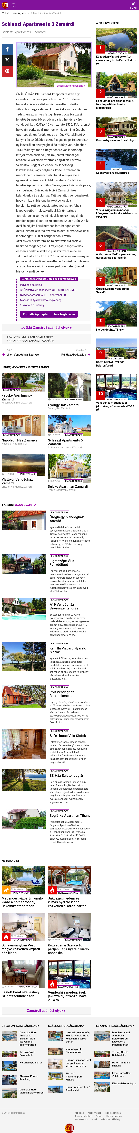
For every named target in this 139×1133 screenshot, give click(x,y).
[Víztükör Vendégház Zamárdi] (23, 465)
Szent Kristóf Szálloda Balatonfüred (110, 363)
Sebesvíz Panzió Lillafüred (112, 172)
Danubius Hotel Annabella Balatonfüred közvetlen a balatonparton (28, 1038)
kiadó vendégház (68, 987)
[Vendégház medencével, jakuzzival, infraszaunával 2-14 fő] (69, 974)
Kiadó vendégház (83, 1116)
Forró (52, 890)
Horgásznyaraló (114, 1116)
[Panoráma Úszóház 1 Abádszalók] (55, 1089)
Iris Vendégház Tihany (110, 329)
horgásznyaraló (68, 893)
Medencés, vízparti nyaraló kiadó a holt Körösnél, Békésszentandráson (22, 902)
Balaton (14, 337)
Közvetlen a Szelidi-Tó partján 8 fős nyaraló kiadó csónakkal (68, 949)
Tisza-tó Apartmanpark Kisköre (74, 1076)
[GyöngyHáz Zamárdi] (69, 387)
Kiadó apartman (28, 986)
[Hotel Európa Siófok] (9, 1066)
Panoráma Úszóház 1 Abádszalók (78, 1089)
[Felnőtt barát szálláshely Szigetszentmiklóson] (23, 974)
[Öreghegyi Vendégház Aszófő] (24, 520)
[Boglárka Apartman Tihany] (24, 819)
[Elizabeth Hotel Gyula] (102, 1087)
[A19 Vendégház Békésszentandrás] (24, 609)
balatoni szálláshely (38, 337)
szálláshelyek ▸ (46, 1011)
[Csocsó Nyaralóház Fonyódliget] (116, 127)
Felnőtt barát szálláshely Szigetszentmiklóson (20, 994)
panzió (116, 169)
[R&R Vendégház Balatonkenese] (24, 696)
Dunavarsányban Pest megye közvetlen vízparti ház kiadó (21, 949)
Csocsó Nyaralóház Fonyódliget (116, 140)
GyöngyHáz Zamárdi (64, 405)
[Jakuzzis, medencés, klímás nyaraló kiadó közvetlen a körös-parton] (69, 880)
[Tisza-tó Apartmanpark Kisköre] (55, 1076)
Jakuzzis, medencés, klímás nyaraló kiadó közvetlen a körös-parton (67, 902)
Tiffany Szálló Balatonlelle (27, 1054)
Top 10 (133, 8)
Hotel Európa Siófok (30, 1062)
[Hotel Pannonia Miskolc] (102, 1064)
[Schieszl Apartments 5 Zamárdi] (69, 425)
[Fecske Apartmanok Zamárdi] (23, 382)
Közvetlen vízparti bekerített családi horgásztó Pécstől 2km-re (116, 60)
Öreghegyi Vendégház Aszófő (67, 519)
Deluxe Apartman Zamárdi (68, 487)
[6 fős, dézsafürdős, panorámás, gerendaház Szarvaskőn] (116, 238)
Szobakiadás (81, 1119)
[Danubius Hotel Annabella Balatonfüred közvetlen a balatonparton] (9, 1036)
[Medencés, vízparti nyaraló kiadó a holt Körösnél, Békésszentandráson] (23, 880)
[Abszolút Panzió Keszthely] (9, 1080)
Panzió (99, 1116)
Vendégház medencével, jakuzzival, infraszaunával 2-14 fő (67, 996)
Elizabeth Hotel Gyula (124, 1083)
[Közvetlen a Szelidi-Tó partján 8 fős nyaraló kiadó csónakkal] (69, 927)
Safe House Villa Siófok (68, 736)
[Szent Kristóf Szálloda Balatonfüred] (116, 348)
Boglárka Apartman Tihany (70, 816)
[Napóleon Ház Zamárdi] (23, 425)
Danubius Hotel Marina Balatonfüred (31, 1091)
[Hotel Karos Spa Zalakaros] (102, 1075)
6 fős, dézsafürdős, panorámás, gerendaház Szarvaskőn (116, 256)
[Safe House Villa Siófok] (24, 744)
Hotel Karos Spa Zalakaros (121, 1075)
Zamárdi (49, 340)
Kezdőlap (79, 1113)
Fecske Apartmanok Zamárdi (17, 397)
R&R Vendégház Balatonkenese (62, 694)
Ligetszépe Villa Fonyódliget (62, 563)
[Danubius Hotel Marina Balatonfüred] (9, 1093)
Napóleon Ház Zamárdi (19, 440)
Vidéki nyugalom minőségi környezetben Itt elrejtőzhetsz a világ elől (116, 213)
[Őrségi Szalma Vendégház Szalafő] (116, 276)
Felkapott (6, 890)
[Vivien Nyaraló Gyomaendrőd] (55, 1051)
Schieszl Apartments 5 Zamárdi (65, 442)
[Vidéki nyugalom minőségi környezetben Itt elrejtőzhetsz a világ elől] (116, 194)
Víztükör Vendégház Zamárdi (17, 481)
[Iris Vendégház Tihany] (116, 314)
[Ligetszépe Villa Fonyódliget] (24, 564)
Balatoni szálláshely (110, 1119)
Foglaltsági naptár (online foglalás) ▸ (49, 314)
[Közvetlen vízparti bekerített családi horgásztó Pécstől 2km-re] (116, 41)
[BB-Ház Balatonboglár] (24, 780)
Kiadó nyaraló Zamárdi (24, 340)
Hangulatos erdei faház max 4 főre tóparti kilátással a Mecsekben (115, 104)
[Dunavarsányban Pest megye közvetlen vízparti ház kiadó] (23, 927)
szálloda (116, 358)
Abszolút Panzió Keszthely (28, 1078)
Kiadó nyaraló (11, 390)
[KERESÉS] (14, 5)
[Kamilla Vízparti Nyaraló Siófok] (24, 656)
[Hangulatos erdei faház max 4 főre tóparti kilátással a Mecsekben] (116, 85)
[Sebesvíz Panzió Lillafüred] (116, 159)
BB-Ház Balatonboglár (66, 776)
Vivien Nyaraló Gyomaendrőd (74, 1051)
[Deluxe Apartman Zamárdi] (69, 468)
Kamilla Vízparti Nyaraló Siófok (68, 650)
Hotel (94, 1119)
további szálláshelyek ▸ (46, 327)
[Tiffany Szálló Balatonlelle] (9, 1054)
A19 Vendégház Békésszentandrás (64, 606)
